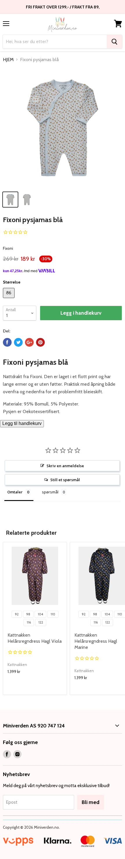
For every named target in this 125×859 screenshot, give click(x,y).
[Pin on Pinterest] (40, 342)
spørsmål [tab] (50, 492)
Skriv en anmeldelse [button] (65, 465)
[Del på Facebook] (7, 342)
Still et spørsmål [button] (65, 479)
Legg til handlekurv (22, 423)
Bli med (90, 802)
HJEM (8, 59)
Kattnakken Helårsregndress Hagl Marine (95, 641)
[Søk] (114, 41)
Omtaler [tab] (15, 492)
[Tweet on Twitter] (18, 342)
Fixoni (8, 248)
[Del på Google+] (29, 342)
